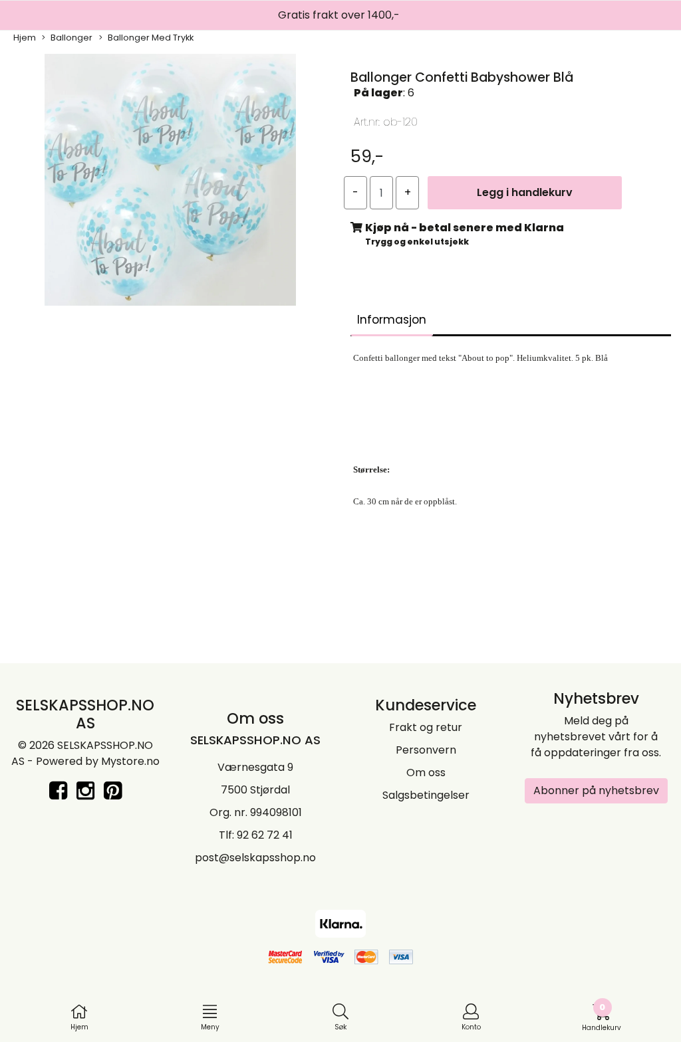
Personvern (426, 750)
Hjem (24, 37)
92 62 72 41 (265, 835)
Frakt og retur (425, 727)
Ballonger (71, 37)
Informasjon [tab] (391, 320)
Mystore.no (130, 761)
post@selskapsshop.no (255, 857)
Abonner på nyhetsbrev (596, 790)
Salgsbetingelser (426, 795)
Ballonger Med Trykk (151, 37)
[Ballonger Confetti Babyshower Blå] (170, 182)
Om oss (426, 772)
